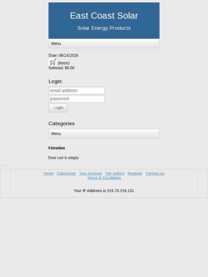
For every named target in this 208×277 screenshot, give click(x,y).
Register (135, 173)
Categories (66, 173)
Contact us (155, 173)
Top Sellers (115, 173)
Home (49, 173)
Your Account (90, 173)
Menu (56, 43)
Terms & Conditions (104, 178)
